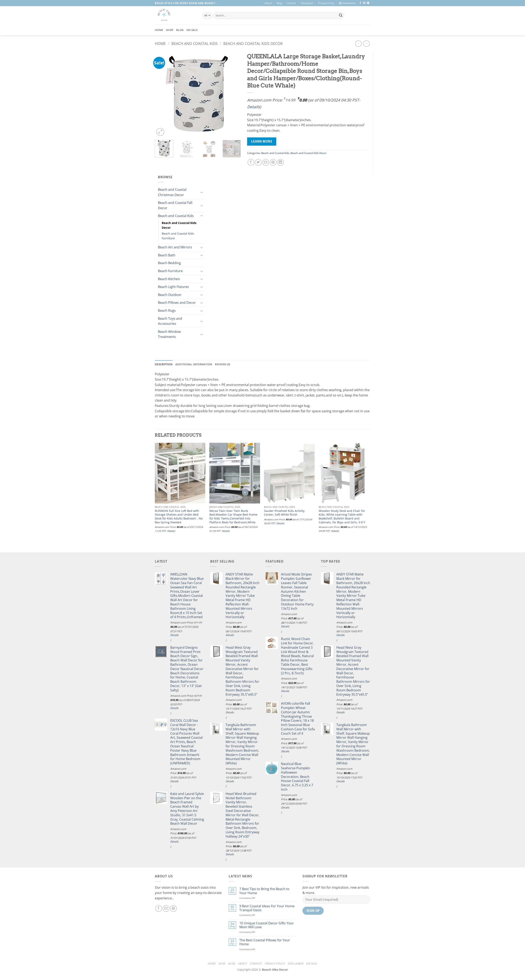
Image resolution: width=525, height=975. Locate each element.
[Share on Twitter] (258, 162)
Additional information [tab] (193, 364)
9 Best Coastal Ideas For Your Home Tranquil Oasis (266, 908)
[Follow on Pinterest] (368, 3)
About (268, 3)
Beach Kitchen (169, 279)
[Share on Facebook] (251, 162)
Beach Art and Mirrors (175, 247)
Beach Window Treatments (169, 334)
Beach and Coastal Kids (194, 43)
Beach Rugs (167, 310)
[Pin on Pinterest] (273, 162)
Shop (169, 30)
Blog (279, 3)
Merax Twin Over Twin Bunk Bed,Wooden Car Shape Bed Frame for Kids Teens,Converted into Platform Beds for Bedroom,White (233, 516)
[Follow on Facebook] (360, 3)
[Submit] (340, 15)
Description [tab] (163, 364)
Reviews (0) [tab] (222, 364)
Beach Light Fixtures (173, 286)
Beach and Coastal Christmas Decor (172, 192)
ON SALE (192, 30)
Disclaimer (307, 3)
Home (159, 30)
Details (253, 107)
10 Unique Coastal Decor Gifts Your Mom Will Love (266, 925)
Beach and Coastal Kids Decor (253, 43)
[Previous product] (366, 43)
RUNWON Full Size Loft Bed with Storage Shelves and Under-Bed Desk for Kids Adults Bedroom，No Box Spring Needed (179, 516)
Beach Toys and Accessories (170, 321)
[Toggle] (201, 192)
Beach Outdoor (169, 294)
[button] (347, 3)
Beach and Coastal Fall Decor (175, 205)
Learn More (261, 141)
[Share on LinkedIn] (280, 162)
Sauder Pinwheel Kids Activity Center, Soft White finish (284, 513)
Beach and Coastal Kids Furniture (178, 236)
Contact (291, 3)
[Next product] (358, 43)
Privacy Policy (326, 3)
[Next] (234, 93)
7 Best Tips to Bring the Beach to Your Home (264, 891)
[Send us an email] (364, 3)
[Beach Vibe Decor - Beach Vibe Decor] (175, 15)
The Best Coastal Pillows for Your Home (264, 942)
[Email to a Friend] (265, 162)
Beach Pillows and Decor (177, 302)
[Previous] (161, 93)
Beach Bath (166, 255)
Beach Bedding (169, 263)
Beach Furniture (170, 271)
